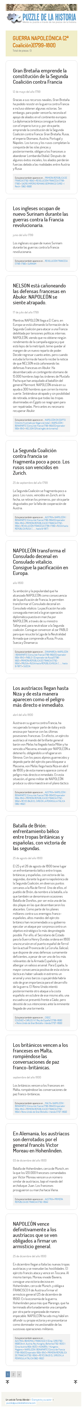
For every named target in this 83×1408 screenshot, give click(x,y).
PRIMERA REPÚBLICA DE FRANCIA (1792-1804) (39, 1200)
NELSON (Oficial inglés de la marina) (42, 428)
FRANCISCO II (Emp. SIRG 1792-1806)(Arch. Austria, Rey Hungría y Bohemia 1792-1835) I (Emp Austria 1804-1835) (40, 1343)
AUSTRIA (49, 517)
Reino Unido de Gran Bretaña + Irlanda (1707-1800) (39, 1023)
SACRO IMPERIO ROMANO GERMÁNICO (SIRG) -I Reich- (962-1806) (39, 185)
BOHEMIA (29, 1340)
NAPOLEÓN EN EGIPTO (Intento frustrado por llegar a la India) (40, 421)
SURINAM (32, 263)
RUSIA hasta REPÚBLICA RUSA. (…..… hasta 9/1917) (41, 527)
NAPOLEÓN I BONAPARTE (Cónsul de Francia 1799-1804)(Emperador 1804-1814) (40, 425)
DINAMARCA (50, 651)
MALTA (48, 1103)
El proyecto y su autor (42, 1399)
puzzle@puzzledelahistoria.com (20, 1402)
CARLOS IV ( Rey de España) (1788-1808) (43, 1020)
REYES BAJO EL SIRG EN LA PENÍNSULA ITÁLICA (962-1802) (40, 802)
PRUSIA (24, 663)
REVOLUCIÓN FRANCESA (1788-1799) (38, 525)
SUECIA (26, 666)
